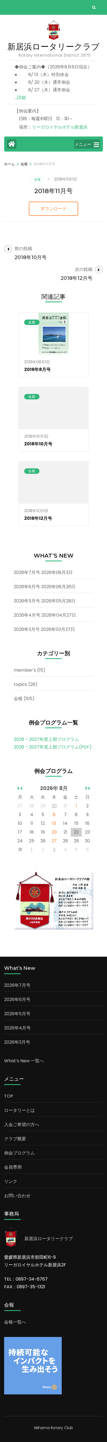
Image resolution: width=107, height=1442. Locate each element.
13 (54, 823)
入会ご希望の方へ (21, 1124)
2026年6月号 (27, 587)
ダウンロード (53, 208)
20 (54, 832)
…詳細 (20, 97)
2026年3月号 (27, 629)
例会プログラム (19, 1153)
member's (25, 670)
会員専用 (13, 1167)
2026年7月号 (27, 572)
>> (87, 788)
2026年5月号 (27, 601)
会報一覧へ (15, 1322)
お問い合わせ (17, 1196)
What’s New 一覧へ (24, 1061)
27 (54, 841)
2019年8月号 (37, 369)
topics (20, 684)
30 (54, 806)
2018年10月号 (38, 444)
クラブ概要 (15, 1139)
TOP (8, 1096)
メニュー (83, 144)
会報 (37, 179)
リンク (10, 1181)
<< (20, 788)
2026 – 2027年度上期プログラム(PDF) (53, 747)
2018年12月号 (38, 518)
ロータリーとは (19, 1110)
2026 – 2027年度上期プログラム (46, 739)
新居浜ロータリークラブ (53, 47)
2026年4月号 (27, 615)
